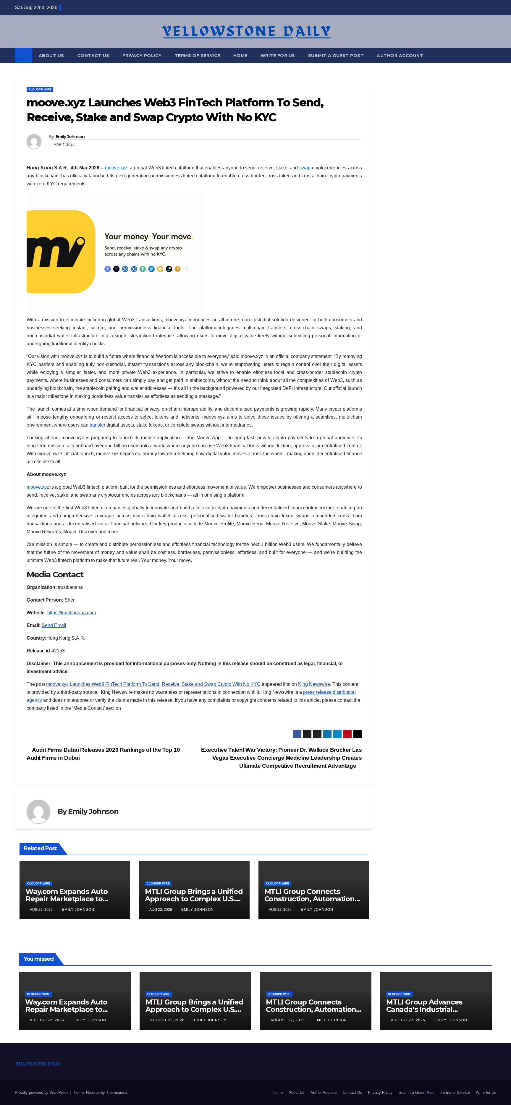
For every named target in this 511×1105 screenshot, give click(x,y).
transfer (97, 424)
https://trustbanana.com (71, 612)
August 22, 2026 (47, 1020)
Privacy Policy (142, 55)
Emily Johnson (70, 136)
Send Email (54, 625)
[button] (492, 55)
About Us (51, 55)
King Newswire (314, 684)
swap (305, 167)
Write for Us (278, 55)
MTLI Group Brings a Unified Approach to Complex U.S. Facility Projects (194, 898)
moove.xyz (116, 167)
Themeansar (116, 1092)
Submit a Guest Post (336, 55)
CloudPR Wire (39, 89)
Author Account (400, 55)
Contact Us (93, 55)
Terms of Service (197, 55)
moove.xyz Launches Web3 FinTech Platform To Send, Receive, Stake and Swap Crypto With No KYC (153, 684)
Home (240, 55)
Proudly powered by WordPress (42, 1092)
